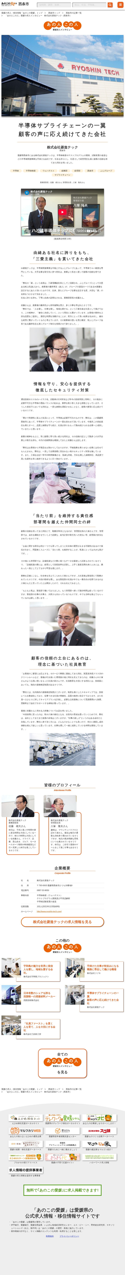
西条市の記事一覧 (74, 13)
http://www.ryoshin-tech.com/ (49, 911)
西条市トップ (54, 13)
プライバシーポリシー (69, 1236)
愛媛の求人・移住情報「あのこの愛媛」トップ (21, 13)
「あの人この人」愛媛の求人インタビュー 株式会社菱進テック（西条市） (38, 16)
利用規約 (50, 1236)
